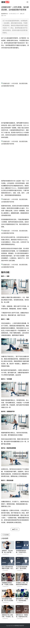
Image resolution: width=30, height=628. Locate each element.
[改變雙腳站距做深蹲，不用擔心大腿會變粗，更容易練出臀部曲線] (7, 577)
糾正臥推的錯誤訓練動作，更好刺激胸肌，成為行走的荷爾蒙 (21, 567)
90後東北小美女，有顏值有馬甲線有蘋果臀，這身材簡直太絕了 (22, 583)
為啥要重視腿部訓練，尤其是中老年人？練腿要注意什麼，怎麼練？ (21, 551)
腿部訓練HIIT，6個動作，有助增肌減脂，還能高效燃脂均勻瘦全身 (22, 599)
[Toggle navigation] (27, 2)
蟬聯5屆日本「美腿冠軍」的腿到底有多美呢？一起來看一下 (22, 615)
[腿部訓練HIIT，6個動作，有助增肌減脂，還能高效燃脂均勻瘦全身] (22, 593)
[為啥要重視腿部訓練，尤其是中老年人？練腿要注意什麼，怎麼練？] (22, 545)
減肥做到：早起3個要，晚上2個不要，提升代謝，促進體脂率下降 (8, 551)
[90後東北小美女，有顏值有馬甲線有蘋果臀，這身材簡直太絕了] (22, 577)
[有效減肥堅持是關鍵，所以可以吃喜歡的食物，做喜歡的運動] (7, 593)
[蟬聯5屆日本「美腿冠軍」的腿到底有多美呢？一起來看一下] (22, 609)
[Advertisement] (15, 66)
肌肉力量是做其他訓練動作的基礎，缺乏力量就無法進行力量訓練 (7, 567)
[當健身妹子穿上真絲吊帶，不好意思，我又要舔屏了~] (7, 609)
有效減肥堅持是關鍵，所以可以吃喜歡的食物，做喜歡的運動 (7, 599)
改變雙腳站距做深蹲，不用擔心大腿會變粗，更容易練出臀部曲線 (7, 583)
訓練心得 (22, 13)
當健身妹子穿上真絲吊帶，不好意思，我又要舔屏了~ (7, 615)
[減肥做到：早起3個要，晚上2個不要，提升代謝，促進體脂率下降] (7, 545)
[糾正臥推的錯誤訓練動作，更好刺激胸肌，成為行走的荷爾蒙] (22, 561)
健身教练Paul (4, 13)
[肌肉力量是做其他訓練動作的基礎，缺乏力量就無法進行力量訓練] (7, 561)
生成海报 (6, 534)
